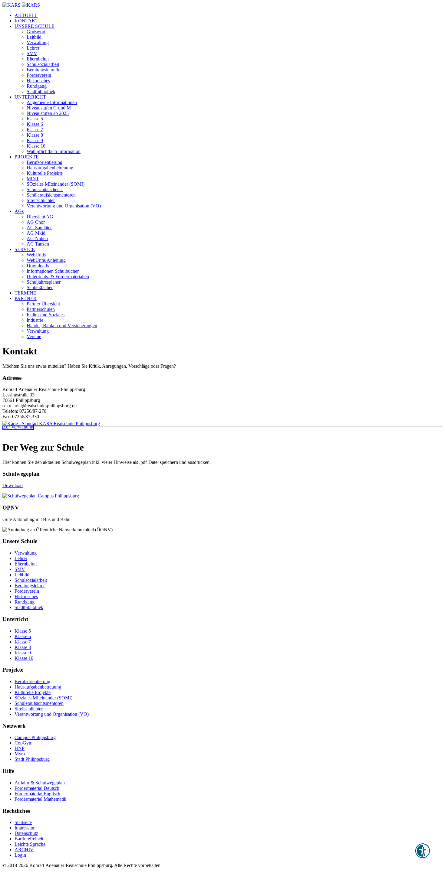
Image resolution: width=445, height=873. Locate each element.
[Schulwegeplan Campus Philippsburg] (40, 495)
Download (12, 485)
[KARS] (21, 5)
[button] (34, 26)
